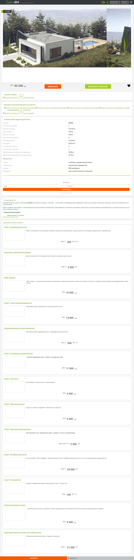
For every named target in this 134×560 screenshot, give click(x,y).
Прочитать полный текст (11, 289)
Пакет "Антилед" (11, 451)
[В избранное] (128, 86)
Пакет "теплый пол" (13, 552)
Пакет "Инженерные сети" (15, 300)
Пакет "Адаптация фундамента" (18, 375)
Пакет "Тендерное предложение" (18, 426)
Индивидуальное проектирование (19, 401)
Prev (9, 45)
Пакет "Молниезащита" (14, 477)
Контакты (114, 2)
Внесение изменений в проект (17, 325)
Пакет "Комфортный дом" (15, 527)
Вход (123, 2)
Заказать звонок (98, 86)
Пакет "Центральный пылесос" (17, 502)
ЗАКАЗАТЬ (53, 86)
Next (124, 45)
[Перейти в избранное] (131, 1)
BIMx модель (9, 350)
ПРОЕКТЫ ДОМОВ (27, 3)
